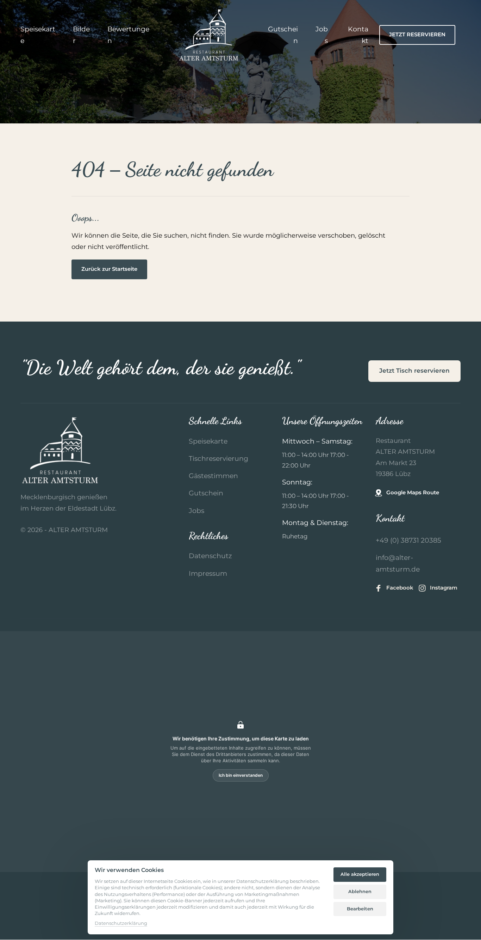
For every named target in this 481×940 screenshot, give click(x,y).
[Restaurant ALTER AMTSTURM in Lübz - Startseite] (208, 35)
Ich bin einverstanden (241, 775)
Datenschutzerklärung (121, 923)
